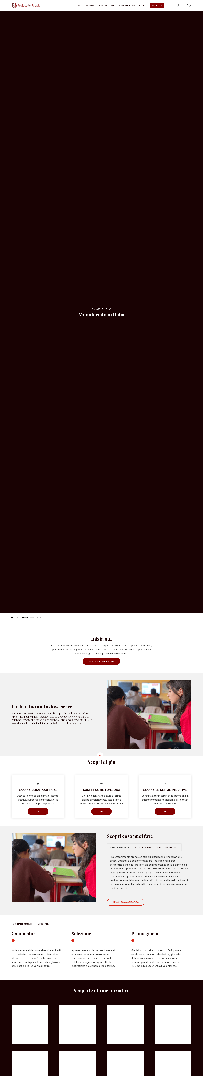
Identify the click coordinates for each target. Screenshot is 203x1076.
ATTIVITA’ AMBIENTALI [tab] (119, 847)
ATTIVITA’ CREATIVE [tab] (143, 847)
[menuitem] (78, 5)
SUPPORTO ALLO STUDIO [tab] (168, 847)
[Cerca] (168, 5)
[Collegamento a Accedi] (189, 6)
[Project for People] (29, 5)
